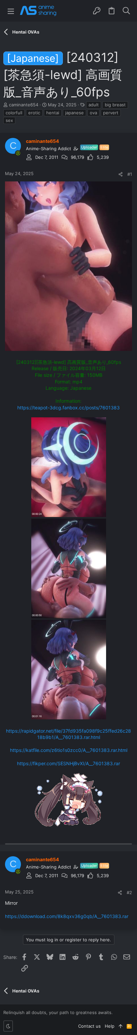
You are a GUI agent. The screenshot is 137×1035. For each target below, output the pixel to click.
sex (9, 120)
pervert (110, 112)
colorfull (14, 112)
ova (93, 112)
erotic (34, 112)
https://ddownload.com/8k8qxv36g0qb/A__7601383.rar (66, 916)
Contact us (89, 1026)
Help (109, 1026)
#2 (129, 892)
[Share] (120, 174)
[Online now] (18, 153)
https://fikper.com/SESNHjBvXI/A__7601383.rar (68, 763)
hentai (52, 112)
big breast (115, 104)
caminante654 (23, 104)
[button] (10, 11)
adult (93, 104)
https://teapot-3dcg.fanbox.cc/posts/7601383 (68, 407)
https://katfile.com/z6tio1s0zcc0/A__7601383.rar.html (68, 750)
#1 (129, 174)
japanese (74, 112)
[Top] (120, 1026)
